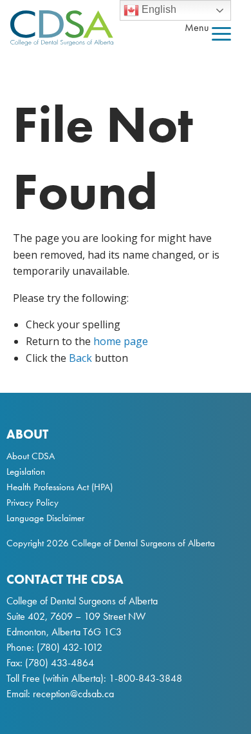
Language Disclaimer (45, 517)
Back (80, 358)
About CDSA (30, 456)
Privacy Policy (32, 502)
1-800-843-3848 (144, 678)
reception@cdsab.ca (73, 693)
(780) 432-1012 (69, 647)
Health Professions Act (47, 487)
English (157, 9)
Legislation (25, 471)
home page (120, 341)
